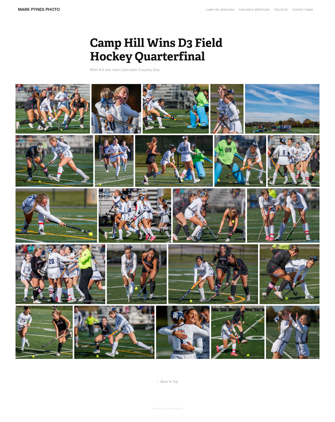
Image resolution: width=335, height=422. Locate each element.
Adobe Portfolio (174, 408)
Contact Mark (302, 10)
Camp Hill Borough (220, 10)
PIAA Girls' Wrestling (254, 10)
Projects (281, 10)
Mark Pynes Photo (39, 9)
